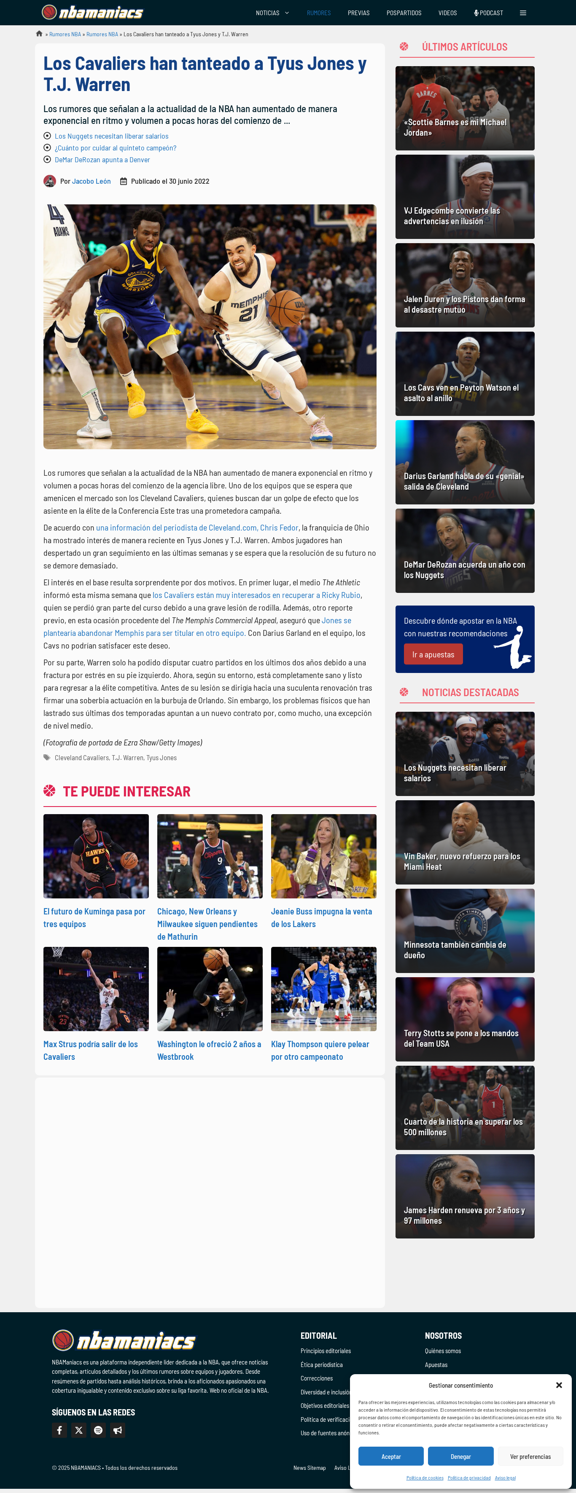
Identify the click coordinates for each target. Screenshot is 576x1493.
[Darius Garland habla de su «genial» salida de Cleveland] (465, 462)
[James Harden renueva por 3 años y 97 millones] (465, 1196)
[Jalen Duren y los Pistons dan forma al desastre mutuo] (465, 285)
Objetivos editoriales (325, 1405)
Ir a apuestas (433, 654)
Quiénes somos (443, 1350)
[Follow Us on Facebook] (59, 1430)
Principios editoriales (326, 1350)
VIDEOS (448, 12)
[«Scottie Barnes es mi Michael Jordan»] (465, 108)
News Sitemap (309, 1467)
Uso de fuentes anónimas (331, 1433)
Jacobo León (91, 180)
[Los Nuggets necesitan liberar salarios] (465, 754)
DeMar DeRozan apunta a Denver (102, 159)
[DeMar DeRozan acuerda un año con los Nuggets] (465, 551)
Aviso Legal (347, 1467)
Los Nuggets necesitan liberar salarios (112, 135)
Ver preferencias (530, 1456)
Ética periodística (322, 1364)
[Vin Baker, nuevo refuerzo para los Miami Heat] (465, 842)
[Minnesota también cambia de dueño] (465, 931)
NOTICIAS (268, 12)
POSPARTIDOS (404, 12)
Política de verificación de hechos (341, 1419)
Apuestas (436, 1364)
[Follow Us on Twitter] (78, 1430)
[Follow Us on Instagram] (98, 1430)
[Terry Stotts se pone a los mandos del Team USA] (465, 1019)
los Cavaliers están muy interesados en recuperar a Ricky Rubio (257, 595)
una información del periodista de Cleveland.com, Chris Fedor (197, 527)
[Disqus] (210, 1191)
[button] (559, 1385)
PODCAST (491, 12)
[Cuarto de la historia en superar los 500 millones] (465, 1108)
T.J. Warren (127, 757)
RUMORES (319, 12)
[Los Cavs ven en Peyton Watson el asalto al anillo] (465, 374)
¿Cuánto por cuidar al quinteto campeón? (115, 147)
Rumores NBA (65, 34)
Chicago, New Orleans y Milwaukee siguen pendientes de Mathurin (207, 923)
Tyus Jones (161, 757)
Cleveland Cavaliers (82, 757)
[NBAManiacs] (93, 12)
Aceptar (391, 1456)
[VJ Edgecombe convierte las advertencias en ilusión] (465, 197)
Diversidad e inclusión (326, 1392)
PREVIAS (359, 12)
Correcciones (317, 1378)
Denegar (461, 1456)
